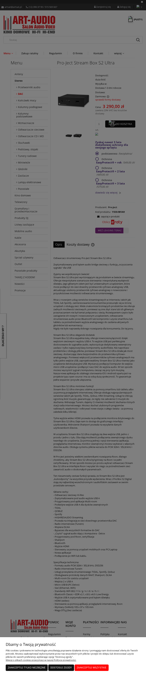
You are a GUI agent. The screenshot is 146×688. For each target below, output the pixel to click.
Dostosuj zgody (61, 667)
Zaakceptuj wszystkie (91, 667)
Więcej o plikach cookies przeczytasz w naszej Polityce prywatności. (41, 660)
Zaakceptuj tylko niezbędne (27, 667)
